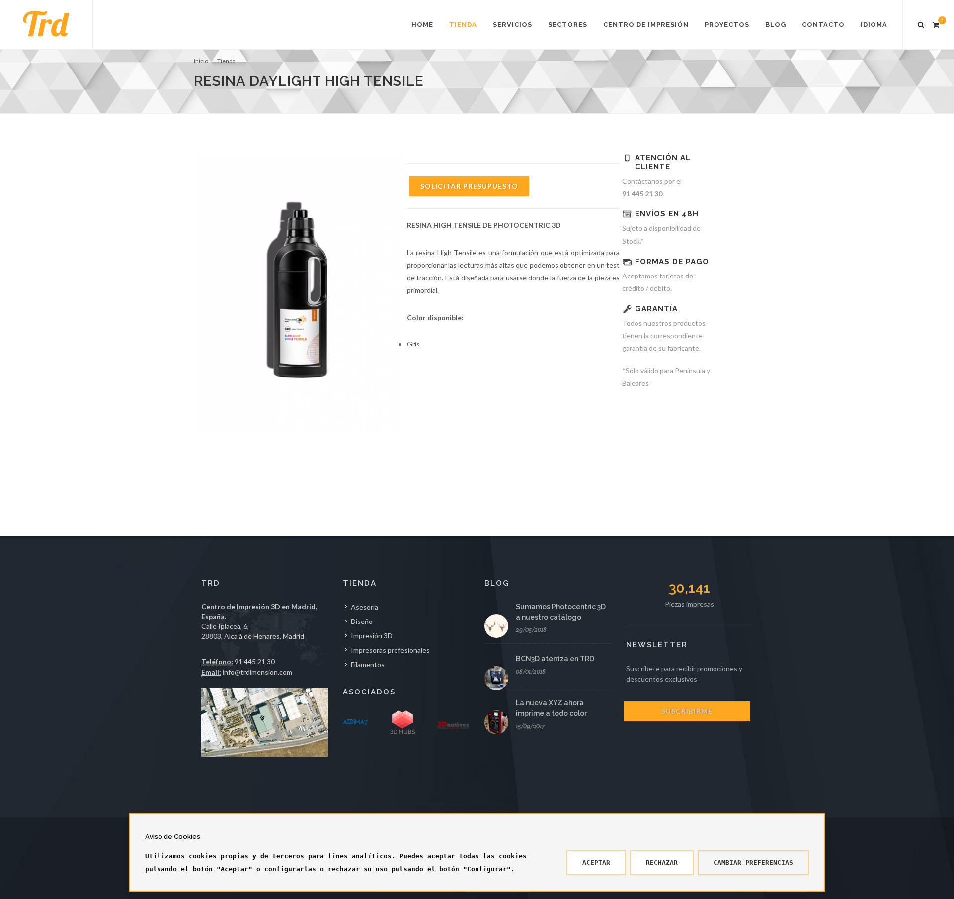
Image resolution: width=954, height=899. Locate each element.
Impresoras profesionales (390, 650)
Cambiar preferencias (753, 862)
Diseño (362, 621)
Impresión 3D (372, 635)
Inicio (201, 61)
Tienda (226, 61)
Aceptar (596, 862)
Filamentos (368, 664)
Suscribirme (687, 711)
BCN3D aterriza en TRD (555, 659)
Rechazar (662, 862)
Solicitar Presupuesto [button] (469, 186)
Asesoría (364, 607)
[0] (935, 23)
